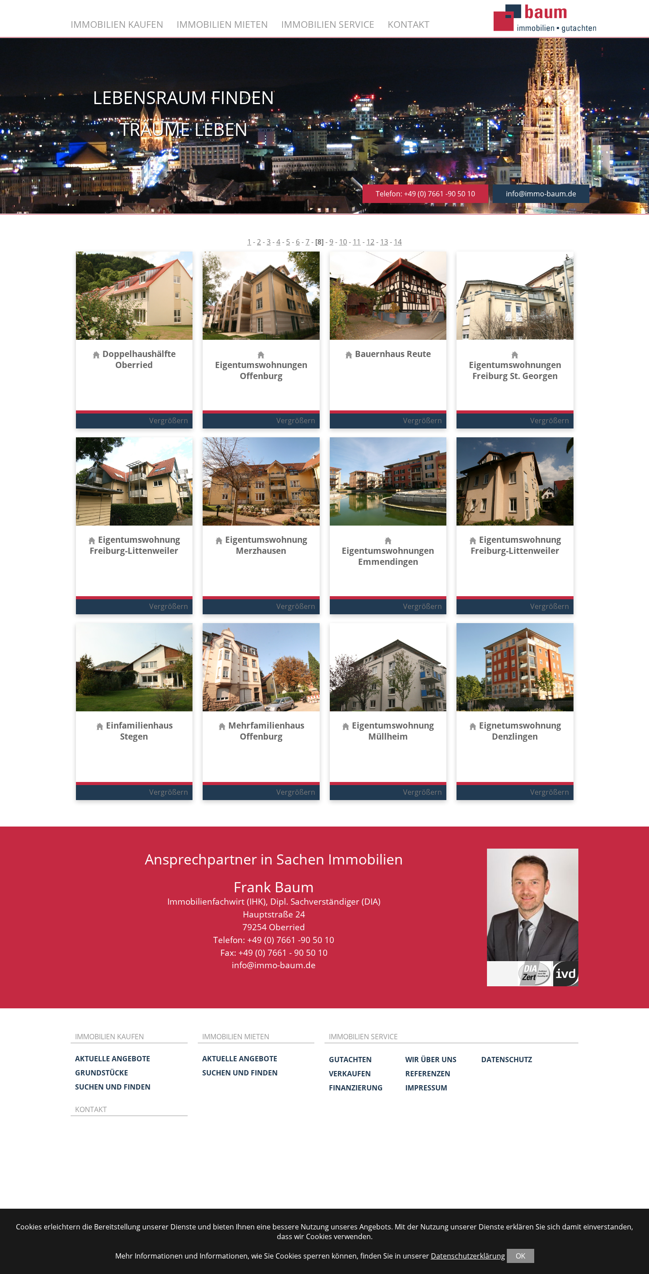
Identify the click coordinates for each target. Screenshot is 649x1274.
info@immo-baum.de (541, 194)
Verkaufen (350, 1074)
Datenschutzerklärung (468, 1256)
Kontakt (409, 24)
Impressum (426, 1088)
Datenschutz (506, 1059)
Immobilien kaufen (117, 24)
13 (384, 242)
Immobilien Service (327, 24)
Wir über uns (431, 1059)
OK (520, 1256)
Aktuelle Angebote (112, 1059)
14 (398, 242)
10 (343, 242)
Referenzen (427, 1074)
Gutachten (350, 1059)
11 (357, 242)
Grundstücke (101, 1073)
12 (370, 242)
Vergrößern (168, 420)
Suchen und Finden (113, 1087)
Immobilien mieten (222, 24)
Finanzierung (356, 1088)
